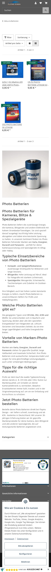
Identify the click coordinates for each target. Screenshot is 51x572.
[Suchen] (46, 10)
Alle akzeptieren (25, 546)
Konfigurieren (25, 554)
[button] (35, 3)
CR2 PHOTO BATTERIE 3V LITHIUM (12, 126)
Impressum (9, 539)
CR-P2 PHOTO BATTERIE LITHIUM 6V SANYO (37, 83)
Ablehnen (25, 562)
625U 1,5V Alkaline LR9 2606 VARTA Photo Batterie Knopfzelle (12, 83)
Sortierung (22, 37)
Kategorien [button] (8, 437)
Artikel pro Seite (13, 43)
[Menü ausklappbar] (3, 1)
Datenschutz (22, 539)
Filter (9, 37)
